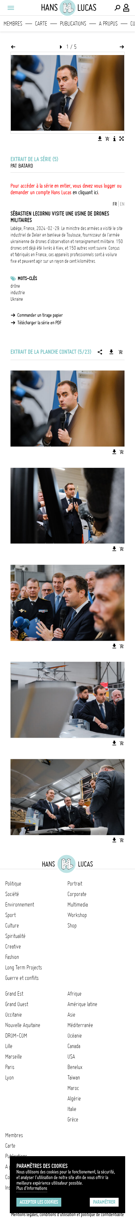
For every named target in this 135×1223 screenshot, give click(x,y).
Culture (12, 925)
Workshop (77, 915)
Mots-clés (27, 278)
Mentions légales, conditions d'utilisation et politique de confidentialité (67, 1214)
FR (115, 204)
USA (71, 1056)
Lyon (9, 1077)
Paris (9, 1067)
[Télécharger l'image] (100, 139)
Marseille (13, 1056)
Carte (41, 23)
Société (12, 894)
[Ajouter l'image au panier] (107, 139)
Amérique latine (82, 1004)
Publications (73, 23)
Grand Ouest (16, 1004)
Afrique (75, 993)
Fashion (12, 957)
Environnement (19, 904)
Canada (74, 1046)
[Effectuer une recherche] (117, 7)
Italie (72, 1109)
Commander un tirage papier (40, 315)
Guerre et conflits (22, 978)
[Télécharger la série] (111, 352)
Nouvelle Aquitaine (22, 1025)
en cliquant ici (85, 192)
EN (122, 204)
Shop (72, 925)
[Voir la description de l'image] (114, 139)
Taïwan (74, 1077)
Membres (13, 23)
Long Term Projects (23, 967)
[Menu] (10, 8)
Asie (71, 1014)
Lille (8, 1046)
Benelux (75, 1067)
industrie (17, 293)
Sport (10, 915)
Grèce (73, 1119)
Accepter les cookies (39, 1202)
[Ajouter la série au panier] (121, 352)
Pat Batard (21, 165)
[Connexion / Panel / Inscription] (126, 7)
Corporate (77, 894)
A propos (108, 23)
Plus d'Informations (31, 1188)
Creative (13, 946)
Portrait (75, 883)
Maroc (73, 1088)
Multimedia (78, 904)
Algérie (74, 1098)
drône (15, 286)
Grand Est (14, 993)
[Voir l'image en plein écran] (122, 139)
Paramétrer (104, 1202)
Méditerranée (80, 1025)
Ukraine (16, 299)
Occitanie (13, 1014)
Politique (13, 883)
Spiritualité (15, 936)
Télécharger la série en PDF (39, 323)
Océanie (75, 1035)
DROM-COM (16, 1035)
